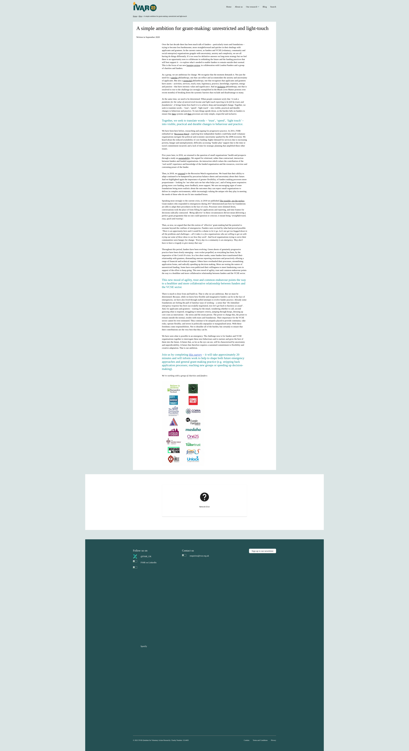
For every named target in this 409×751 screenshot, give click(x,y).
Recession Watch (181, 134)
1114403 (186, 740)
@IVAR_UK (146, 556)
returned (181, 173)
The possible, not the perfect (232, 201)
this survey (195, 354)
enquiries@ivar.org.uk (199, 556)
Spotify (144, 646)
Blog (140, 16)
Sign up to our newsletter (262, 551)
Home (135, 16)
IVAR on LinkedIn (148, 562)
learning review (193, 65)
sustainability (184, 158)
